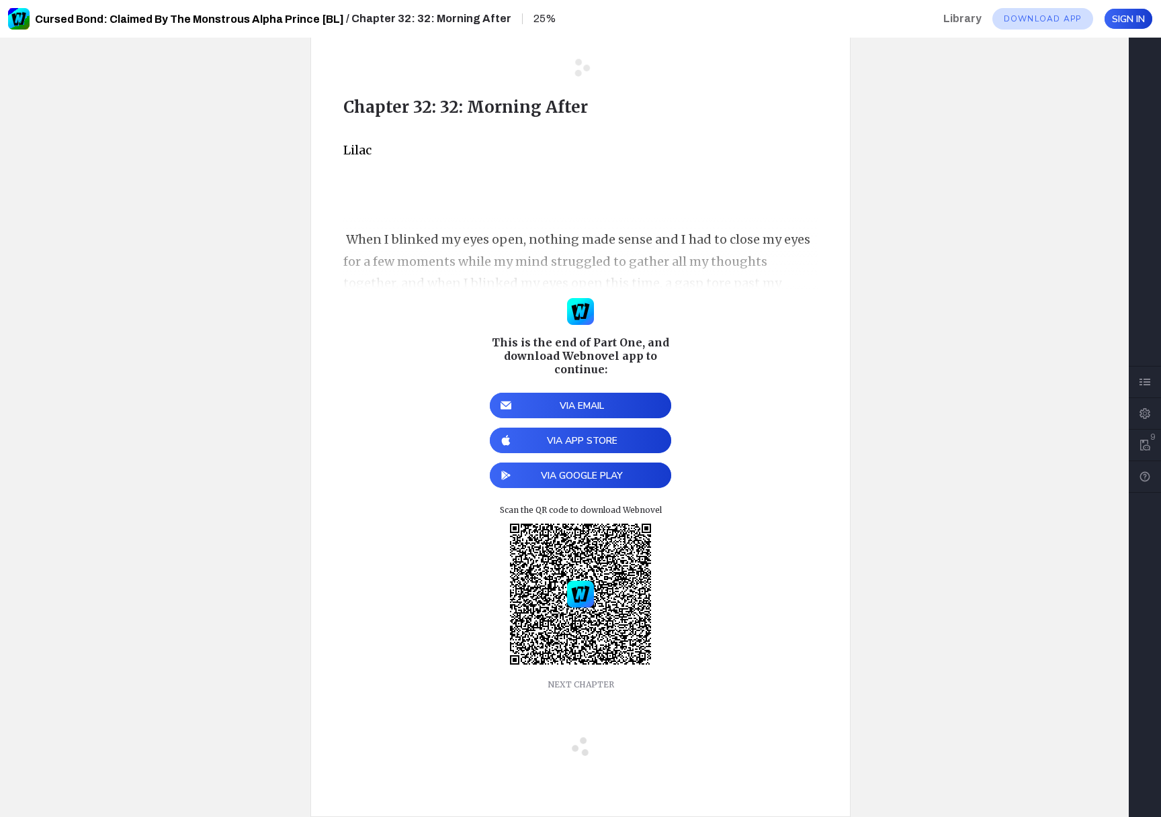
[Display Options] (1145, 413)
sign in (1128, 19)
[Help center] (1145, 477)
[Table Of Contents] (1145, 382)
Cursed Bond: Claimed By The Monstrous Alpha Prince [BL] (189, 19)
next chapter (581, 684)
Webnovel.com (19, 19)
